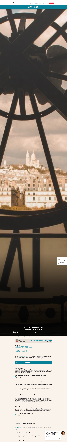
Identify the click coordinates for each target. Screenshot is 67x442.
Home (15, 336)
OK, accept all (62, 260)
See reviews (34, 332)
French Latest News (34, 340)
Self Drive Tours (28, 3)
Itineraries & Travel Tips (41, 340)
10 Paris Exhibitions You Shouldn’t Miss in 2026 (27, 336)
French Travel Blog (19, 336)
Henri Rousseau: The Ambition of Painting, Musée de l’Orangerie (23, 347)
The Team (46, 3)
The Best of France (48, 340)
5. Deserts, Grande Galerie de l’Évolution (20, 349)
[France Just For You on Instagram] (48, 1)
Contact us (51, 3)
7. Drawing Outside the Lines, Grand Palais (21, 351)
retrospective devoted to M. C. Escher (23, 435)
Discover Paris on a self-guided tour (23, 362)
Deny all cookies (62, 262)
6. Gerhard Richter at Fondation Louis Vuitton (21, 350)
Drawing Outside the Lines (19, 427)
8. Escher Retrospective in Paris (19, 352)
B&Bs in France (41, 3)
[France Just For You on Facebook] (46, 1)
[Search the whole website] (49, 1)
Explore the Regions (35, 3)
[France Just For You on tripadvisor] (44, 1)
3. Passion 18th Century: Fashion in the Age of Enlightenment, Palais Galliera (25, 348)
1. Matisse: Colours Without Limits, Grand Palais (21, 346)
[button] (44, 431)
